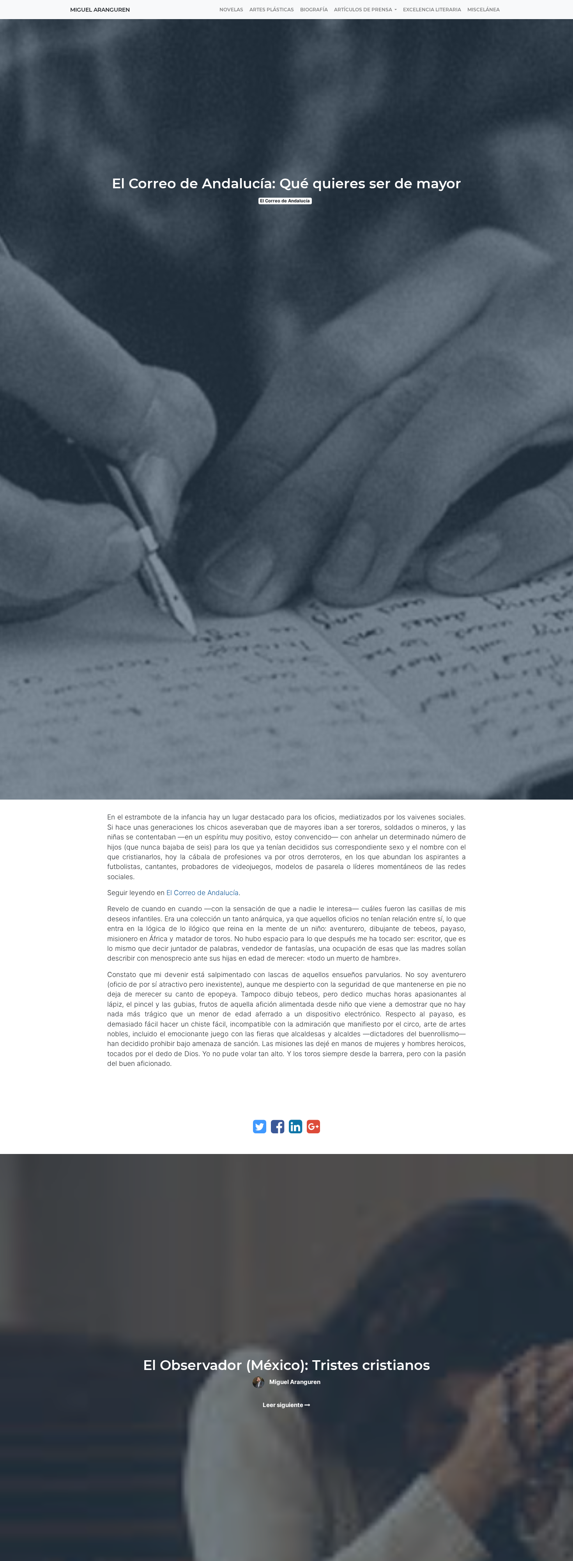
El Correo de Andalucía (285, 201)
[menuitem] (231, 9)
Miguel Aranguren (100, 9)
